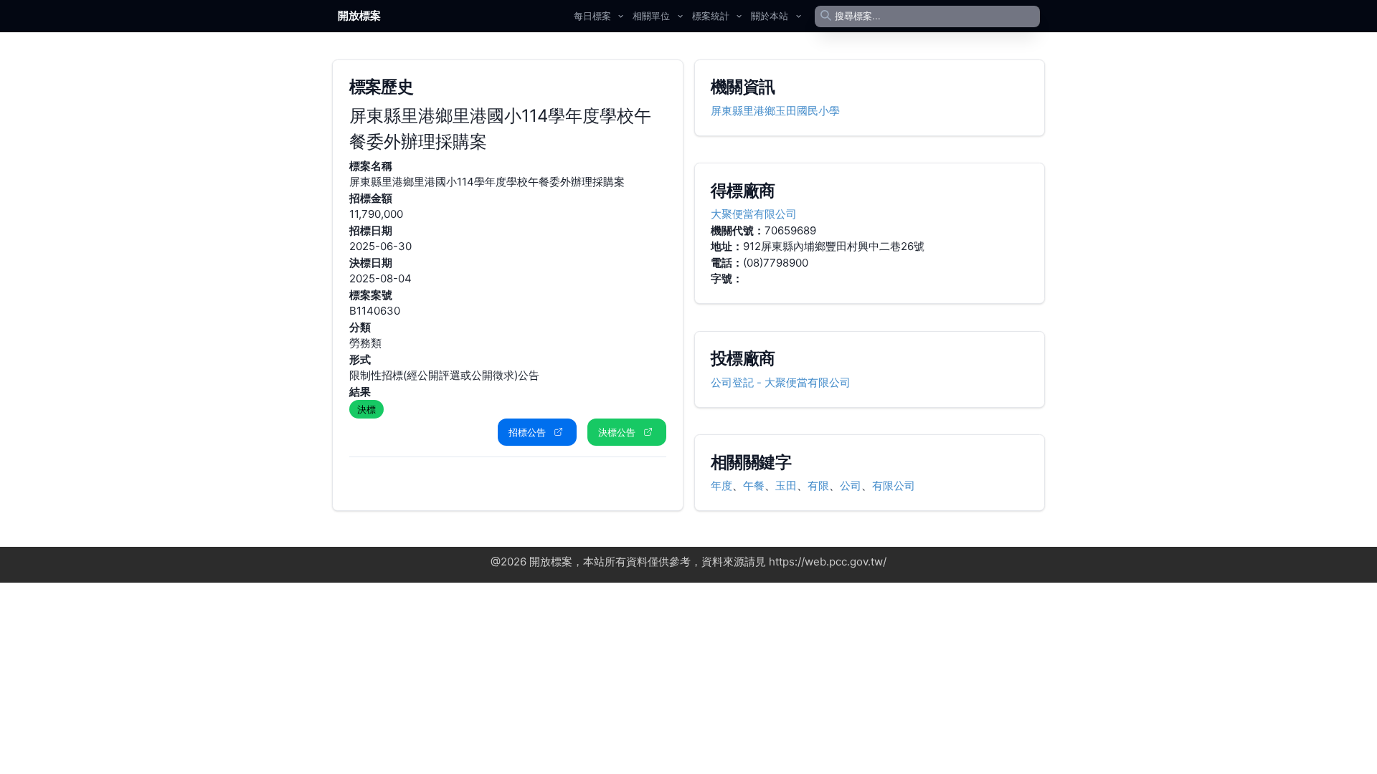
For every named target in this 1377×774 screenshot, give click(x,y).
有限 (818, 485)
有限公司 (893, 485)
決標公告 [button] (616, 432)
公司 (850, 485)
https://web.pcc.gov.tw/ (827, 561)
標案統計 (710, 16)
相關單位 (651, 16)
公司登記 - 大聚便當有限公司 (781, 382)
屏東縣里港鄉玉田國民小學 (775, 111)
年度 (721, 485)
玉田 (786, 485)
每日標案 (592, 16)
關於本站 (769, 16)
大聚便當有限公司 (754, 214)
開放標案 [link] (359, 15)
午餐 (754, 485)
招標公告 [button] (527, 432)
